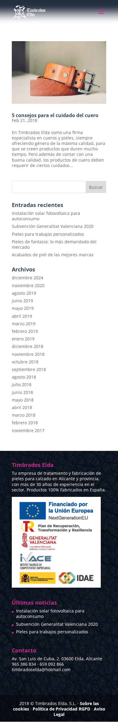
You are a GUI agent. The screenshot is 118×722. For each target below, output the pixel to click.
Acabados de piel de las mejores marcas (52, 255)
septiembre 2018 (29, 369)
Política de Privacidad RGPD (61, 709)
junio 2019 (22, 301)
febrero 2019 (25, 331)
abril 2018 (22, 407)
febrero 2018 (25, 422)
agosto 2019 (24, 293)
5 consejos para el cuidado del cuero (55, 115)
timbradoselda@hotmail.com (41, 669)
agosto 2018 (24, 377)
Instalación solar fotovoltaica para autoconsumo (46, 216)
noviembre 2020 (28, 285)
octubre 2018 (25, 362)
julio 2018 (21, 384)
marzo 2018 (23, 415)
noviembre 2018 (28, 354)
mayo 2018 (23, 400)
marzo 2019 (23, 324)
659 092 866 (52, 664)
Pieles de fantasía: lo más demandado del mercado (54, 244)
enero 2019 (23, 339)
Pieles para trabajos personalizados (48, 234)
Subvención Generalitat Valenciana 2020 (52, 226)
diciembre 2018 (27, 346)
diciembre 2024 (27, 278)
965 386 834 (24, 664)
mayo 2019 (23, 308)
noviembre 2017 (28, 430)
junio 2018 (22, 392)
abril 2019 (22, 316)
